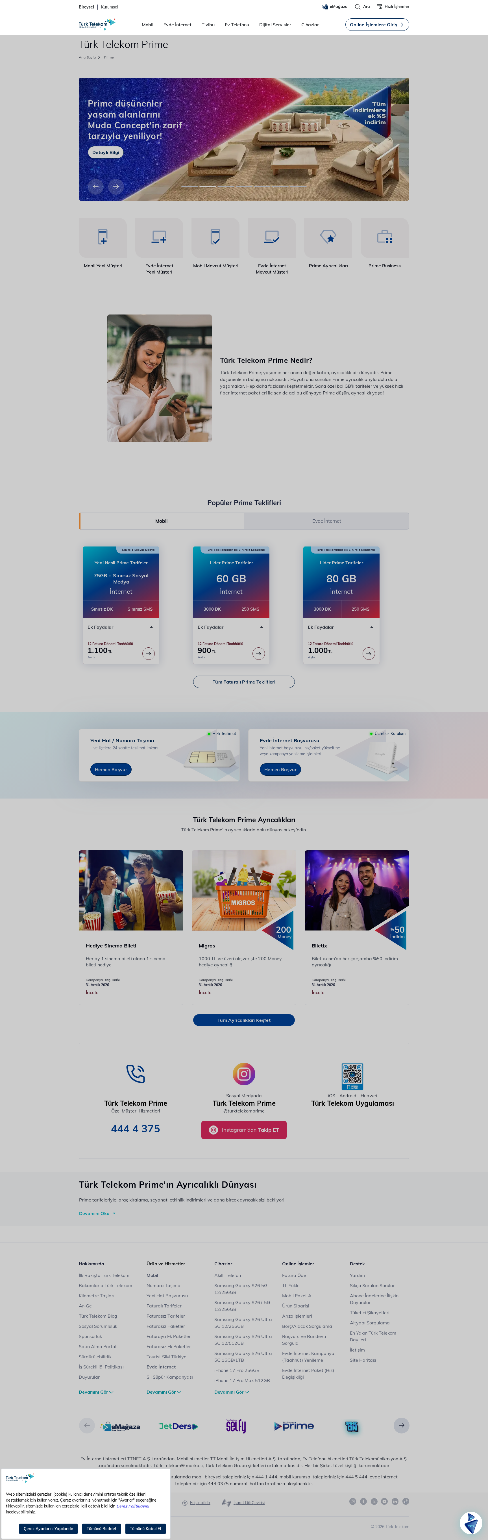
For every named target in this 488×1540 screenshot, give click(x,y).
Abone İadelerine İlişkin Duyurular (374, 1299)
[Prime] (294, 1426)
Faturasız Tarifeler (166, 1316)
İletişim (357, 1350)
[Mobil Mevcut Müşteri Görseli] (215, 238)
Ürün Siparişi (295, 1306)
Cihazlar (310, 24)
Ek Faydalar (100, 627)
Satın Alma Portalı (98, 1346)
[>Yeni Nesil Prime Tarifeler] (148, 653)
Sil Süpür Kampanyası (170, 1377)
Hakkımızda (91, 1263)
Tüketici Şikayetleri (369, 1312)
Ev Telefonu (237, 24)
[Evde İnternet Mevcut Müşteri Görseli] (272, 238)
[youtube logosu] (384, 1501)
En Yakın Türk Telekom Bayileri (373, 1336)
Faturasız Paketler (166, 1326)
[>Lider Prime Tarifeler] (258, 653)
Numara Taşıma (163, 1285)
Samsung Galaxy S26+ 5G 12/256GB (242, 1306)
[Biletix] (357, 890)
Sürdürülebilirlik (95, 1356)
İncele (92, 992)
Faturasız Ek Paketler (169, 1346)
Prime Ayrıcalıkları (328, 265)
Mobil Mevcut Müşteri (215, 265)
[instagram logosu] (353, 1501)
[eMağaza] (120, 1426)
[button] (96, 187)
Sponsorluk (90, 1336)
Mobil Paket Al (297, 1295)
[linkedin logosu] (395, 1501)
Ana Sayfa (87, 57)
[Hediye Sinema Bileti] (131, 890)
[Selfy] (236, 1426)
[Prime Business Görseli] (385, 238)
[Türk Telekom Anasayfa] (97, 24)
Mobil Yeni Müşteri (103, 265)
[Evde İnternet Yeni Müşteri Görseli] (159, 238)
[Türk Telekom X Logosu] (374, 1501)
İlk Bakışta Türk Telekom (104, 1275)
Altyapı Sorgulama (370, 1323)
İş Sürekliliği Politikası (101, 1367)
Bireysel (86, 7)
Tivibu (208, 24)
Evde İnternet (177, 24)
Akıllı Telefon (227, 1275)
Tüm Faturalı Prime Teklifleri (244, 682)
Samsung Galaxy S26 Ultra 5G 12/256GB (243, 1322)
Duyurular (89, 1377)
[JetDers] (178, 1426)
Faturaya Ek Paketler (169, 1336)
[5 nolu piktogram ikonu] (328, 238)
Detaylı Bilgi (105, 152)
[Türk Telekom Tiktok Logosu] (405, 1501)
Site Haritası (363, 1360)
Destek (357, 1263)
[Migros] (244, 890)
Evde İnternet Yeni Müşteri (159, 269)
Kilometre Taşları (96, 1295)
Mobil (147, 24)
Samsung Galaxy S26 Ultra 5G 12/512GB (243, 1339)
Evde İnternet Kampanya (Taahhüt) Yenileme (308, 1356)
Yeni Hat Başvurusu (167, 1295)
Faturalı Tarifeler (164, 1306)
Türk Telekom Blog (98, 1316)
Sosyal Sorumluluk (98, 1326)
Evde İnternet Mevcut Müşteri (272, 269)
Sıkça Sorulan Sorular (372, 1285)
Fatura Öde (294, 1275)
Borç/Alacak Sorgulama (307, 1326)
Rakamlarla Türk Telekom (105, 1285)
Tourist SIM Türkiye (166, 1356)
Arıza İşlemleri (297, 1316)
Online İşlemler (298, 1263)
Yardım (357, 1275)
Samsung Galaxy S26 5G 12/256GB (240, 1289)
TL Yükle (291, 1285)
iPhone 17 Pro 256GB (237, 1370)
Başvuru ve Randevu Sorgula (304, 1339)
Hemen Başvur (111, 769)
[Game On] (352, 1427)
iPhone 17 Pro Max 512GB (242, 1380)
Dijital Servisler (275, 24)
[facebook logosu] (363, 1501)
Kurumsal (109, 7)
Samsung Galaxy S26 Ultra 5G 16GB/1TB (243, 1356)
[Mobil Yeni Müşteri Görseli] (103, 238)
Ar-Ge (85, 1306)
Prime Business (385, 265)
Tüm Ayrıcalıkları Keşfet (244, 1020)
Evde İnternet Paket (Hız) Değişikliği (308, 1373)
